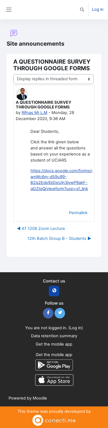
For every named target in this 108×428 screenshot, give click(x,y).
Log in (98, 9)
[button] (82, 9)
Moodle (40, 398)
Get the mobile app (54, 344)
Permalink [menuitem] (78, 212)
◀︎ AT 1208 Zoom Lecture (41, 228)
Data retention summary (54, 335)
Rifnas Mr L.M (34, 112)
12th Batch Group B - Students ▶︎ (59, 238)
